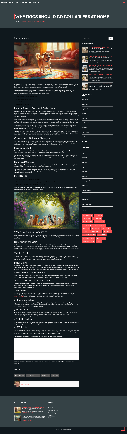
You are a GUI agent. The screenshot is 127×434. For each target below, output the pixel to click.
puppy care (86, 218)
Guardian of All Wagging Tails (20, 2)
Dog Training (85, 132)
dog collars (19, 375)
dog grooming (100, 225)
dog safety (101, 235)
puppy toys (101, 238)
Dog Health (85, 109)
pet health (107, 231)
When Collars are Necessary (24, 102)
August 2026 (85, 153)
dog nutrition (87, 225)
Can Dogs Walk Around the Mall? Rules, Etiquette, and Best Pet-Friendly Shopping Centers (100, 56)
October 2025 (86, 199)
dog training (99, 222)
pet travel (98, 215)
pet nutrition (96, 231)
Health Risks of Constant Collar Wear (26, 96)
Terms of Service (53, 410)
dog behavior (87, 215)
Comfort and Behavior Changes (25, 99)
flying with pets (88, 241)
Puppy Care (85, 104)
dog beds (95, 228)
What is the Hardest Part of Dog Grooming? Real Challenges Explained (100, 47)
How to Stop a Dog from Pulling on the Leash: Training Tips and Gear (100, 74)
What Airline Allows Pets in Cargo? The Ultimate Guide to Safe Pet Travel (100, 65)
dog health (97, 218)
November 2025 (86, 194)
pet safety (45, 375)
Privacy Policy (52, 413)
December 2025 (86, 190)
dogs (98, 241)
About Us (50, 407)
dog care (55, 375)
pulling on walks (19, 296)
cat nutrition (87, 222)
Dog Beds (84, 127)
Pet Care (84, 141)
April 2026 (84, 171)
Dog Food (84, 113)
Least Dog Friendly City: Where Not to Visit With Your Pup (33, 415)
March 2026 (85, 176)
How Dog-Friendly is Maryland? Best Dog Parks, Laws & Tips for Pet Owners (33, 407)
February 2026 (86, 180)
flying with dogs (88, 238)
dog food (86, 228)
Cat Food (84, 118)
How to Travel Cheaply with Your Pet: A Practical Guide (100, 83)
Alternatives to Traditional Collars (25, 104)
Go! (111, 38)
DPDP (49, 418)
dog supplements (89, 235)
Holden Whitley (25, 384)
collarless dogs (33, 375)
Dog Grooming (86, 122)
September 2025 (86, 204)
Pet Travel (85, 99)
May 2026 (84, 167)
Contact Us (51, 415)
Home (17, 21)
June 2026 (84, 162)
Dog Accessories (27, 370)
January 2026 (85, 185)
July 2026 (84, 157)
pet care (86, 231)
